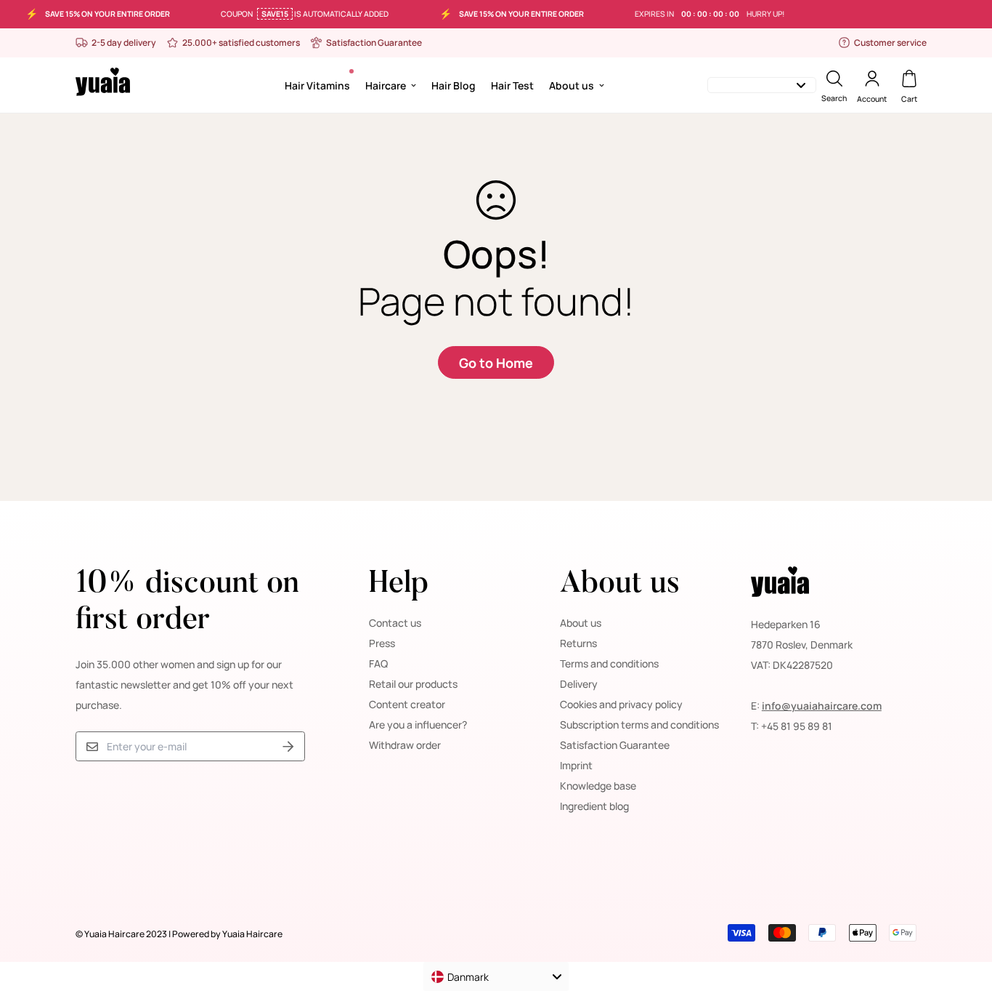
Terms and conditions (609, 663)
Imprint (576, 765)
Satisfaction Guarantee (615, 745)
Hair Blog (453, 85)
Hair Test (512, 85)
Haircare (385, 85)
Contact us (395, 623)
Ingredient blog (594, 806)
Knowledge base (598, 786)
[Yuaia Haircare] (103, 84)
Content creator (407, 704)
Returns (578, 643)
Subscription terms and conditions (639, 724)
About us (571, 85)
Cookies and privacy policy (621, 704)
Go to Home (496, 363)
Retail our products (413, 684)
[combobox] (496, 976)
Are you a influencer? (418, 724)
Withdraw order (405, 745)
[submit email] (288, 746)
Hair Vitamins (317, 85)
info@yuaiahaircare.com (822, 706)
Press (382, 643)
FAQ (378, 663)
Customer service (890, 42)
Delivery (579, 684)
